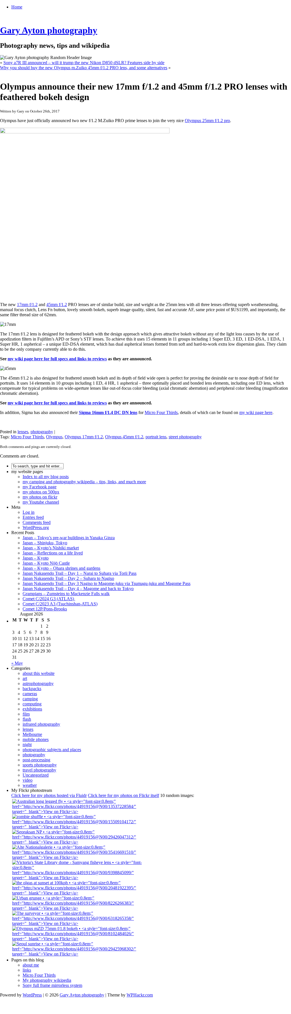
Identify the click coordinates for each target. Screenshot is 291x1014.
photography (42, 431)
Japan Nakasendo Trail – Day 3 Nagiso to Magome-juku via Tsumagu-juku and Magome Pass (106, 583)
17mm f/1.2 (27, 304)
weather (30, 785)
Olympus (54, 436)
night (27, 744)
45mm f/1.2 (56, 304)
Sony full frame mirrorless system (52, 985)
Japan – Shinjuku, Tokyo (45, 542)
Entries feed (33, 517)
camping (30, 698)
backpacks (32, 688)
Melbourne (32, 734)
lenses (23, 431)
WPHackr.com (140, 995)
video (27, 780)
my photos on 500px (41, 491)
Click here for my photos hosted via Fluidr (49, 795)
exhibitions (32, 709)
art (25, 678)
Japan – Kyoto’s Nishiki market (51, 547)
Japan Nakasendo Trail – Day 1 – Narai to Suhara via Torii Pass (79, 573)
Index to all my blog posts (46, 476)
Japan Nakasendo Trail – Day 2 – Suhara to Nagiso (68, 578)
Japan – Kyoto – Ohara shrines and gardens (61, 568)
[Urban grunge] (81, 908)
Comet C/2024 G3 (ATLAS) (49, 598)
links (27, 970)
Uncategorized (36, 775)
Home (16, 7)
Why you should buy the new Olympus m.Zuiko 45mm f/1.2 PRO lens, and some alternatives (83, 67)
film (26, 714)
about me (31, 965)
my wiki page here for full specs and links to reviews (57, 358)
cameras (30, 693)
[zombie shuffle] (81, 826)
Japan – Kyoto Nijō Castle (46, 563)
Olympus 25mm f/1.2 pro (207, 120)
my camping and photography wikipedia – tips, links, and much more (84, 481)
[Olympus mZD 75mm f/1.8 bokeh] (81, 938)
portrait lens (156, 436)
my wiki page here (255, 412)
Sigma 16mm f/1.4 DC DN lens (108, 412)
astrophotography (38, 683)
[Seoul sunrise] (81, 954)
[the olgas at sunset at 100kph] (81, 892)
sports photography (40, 764)
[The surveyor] (81, 923)
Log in (28, 512)
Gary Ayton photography (48, 30)
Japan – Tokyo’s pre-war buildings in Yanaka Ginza (69, 537)
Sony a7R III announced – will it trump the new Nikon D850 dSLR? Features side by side (83, 62)
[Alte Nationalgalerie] (81, 857)
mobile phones (36, 739)
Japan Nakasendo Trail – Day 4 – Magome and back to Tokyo (78, 588)
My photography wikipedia (47, 980)
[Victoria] (81, 877)
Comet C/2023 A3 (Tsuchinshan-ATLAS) (60, 603)
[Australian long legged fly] (81, 811)
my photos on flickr (40, 497)
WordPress (32, 995)
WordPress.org (36, 527)
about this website (39, 673)
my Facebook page (40, 486)
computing (32, 703)
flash (27, 719)
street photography (185, 436)
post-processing (36, 759)
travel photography (39, 770)
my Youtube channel (41, 502)
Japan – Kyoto (36, 558)
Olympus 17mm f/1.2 (84, 436)
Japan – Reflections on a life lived (53, 553)
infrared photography (41, 724)
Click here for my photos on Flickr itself (123, 795)
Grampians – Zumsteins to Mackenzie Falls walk (66, 593)
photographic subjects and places (52, 749)
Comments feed (37, 522)
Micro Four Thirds (161, 412)
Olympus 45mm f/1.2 (124, 436)
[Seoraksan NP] (81, 842)
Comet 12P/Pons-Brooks (45, 608)
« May (17, 663)
